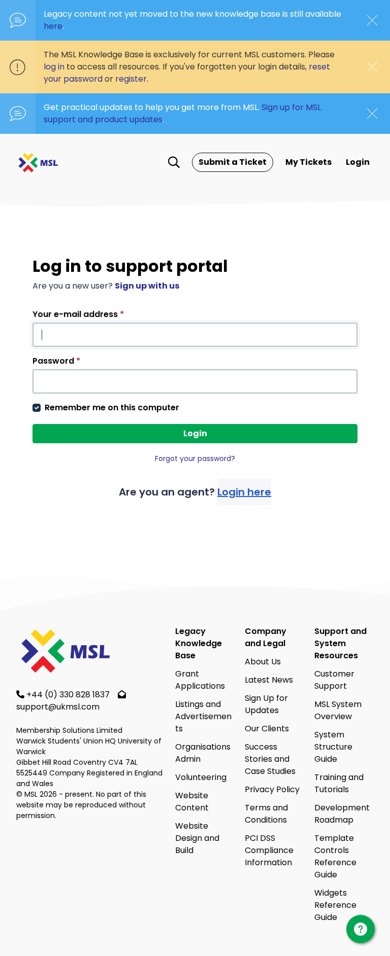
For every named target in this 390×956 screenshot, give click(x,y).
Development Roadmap (342, 814)
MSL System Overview (338, 710)
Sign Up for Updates (266, 704)
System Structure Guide (333, 747)
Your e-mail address (78, 314)
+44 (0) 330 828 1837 (69, 694)
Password (56, 361)
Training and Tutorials (339, 783)
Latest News (269, 680)
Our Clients (267, 728)
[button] (174, 162)
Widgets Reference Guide (335, 905)
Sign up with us (147, 286)
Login (358, 162)
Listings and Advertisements (203, 716)
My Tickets (308, 162)
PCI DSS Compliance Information (269, 850)
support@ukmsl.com (58, 707)
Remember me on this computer (112, 407)
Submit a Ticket (233, 162)
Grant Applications (200, 680)
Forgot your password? (195, 458)
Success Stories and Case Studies (270, 759)
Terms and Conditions (266, 814)
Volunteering (200, 777)
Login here (244, 492)
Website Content (192, 801)
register (131, 79)
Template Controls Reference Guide (335, 856)
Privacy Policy (272, 789)
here (53, 26)
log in (54, 67)
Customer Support (334, 680)
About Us (263, 661)
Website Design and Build (197, 838)
